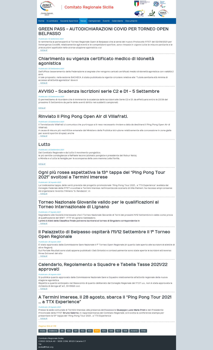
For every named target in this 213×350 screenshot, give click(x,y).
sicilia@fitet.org (45, 347)
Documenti (131, 21)
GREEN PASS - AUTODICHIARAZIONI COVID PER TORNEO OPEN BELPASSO (103, 31)
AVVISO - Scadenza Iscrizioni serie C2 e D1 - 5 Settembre (98, 91)
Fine (143, 331)
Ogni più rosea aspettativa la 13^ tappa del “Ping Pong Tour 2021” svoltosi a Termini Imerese (101, 175)
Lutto (44, 144)
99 (62, 331)
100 (69, 331)
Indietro (53, 331)
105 (104, 331)
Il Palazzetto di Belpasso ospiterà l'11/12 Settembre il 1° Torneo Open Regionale (104, 234)
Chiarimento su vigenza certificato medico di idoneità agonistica (96, 61)
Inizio (42, 331)
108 (125, 331)
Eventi (106, 21)
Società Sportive (69, 21)
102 (82, 331)
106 (111, 331)
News (83, 21)
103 (89, 331)
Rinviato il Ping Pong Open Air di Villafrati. (83, 116)
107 (118, 331)
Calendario (117, 21)
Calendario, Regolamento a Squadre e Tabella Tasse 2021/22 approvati (103, 267)
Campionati (94, 21)
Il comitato (52, 21)
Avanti (134, 331)
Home (41, 21)
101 (75, 331)
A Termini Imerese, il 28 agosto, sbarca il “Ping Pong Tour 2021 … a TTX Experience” (104, 299)
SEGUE (43, 50)
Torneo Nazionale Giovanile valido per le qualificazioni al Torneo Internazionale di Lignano (98, 204)
